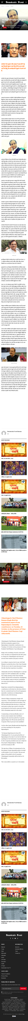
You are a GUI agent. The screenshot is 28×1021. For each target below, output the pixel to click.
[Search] (26, 2)
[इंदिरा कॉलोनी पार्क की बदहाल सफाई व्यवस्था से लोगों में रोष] (14, 523)
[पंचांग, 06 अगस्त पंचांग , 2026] (14, 450)
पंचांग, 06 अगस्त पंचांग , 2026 (7, 458)
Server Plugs (21, 1014)
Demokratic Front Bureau (11, 25)
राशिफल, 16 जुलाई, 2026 (6, 477)
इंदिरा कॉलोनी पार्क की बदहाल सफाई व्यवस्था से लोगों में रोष (12, 532)
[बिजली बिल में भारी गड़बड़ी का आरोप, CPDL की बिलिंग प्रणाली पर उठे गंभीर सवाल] (14, 542)
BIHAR (5, 27)
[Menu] (2, 2)
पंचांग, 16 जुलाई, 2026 (6, 495)
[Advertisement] (14, 409)
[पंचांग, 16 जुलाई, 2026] (14, 486)
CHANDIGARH (6, 581)
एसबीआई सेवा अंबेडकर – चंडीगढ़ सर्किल (8, 513)
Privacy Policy (4, 993)
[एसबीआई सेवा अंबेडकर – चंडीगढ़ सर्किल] (14, 505)
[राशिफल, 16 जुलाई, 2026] (14, 468)
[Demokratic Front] (14, 2)
